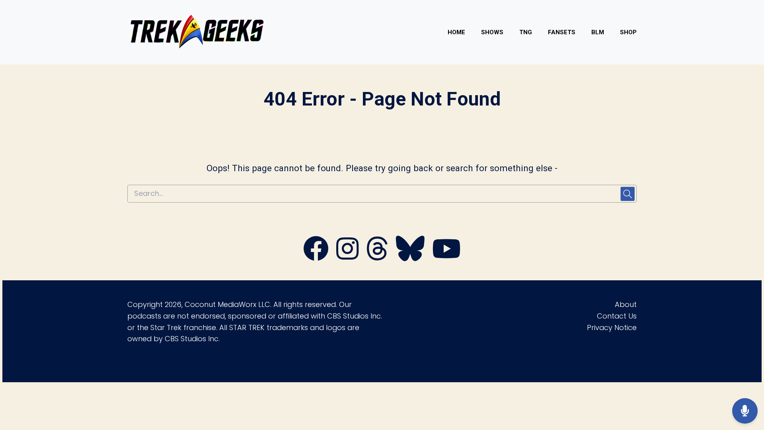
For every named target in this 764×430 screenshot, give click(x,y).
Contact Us (617, 316)
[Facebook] (316, 257)
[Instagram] (347, 257)
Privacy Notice (612, 327)
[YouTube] (446, 257)
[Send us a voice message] (745, 411)
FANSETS (561, 32)
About (626, 304)
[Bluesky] (410, 257)
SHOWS (492, 32)
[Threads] (377, 257)
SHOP (628, 32)
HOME (456, 32)
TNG (525, 32)
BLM (597, 32)
